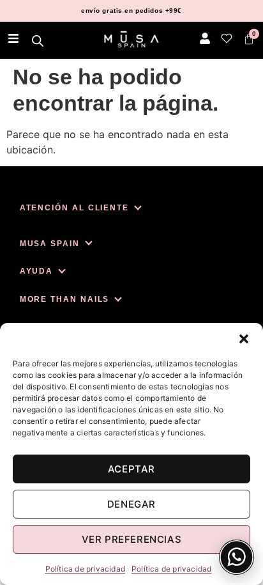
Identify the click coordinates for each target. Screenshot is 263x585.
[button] (243, 338)
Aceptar (131, 469)
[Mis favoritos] (226, 38)
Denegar (131, 504)
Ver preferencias (132, 539)
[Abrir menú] (13, 38)
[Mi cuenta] (205, 38)
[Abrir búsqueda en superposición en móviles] (38, 40)
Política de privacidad (85, 568)
